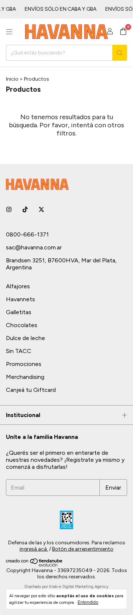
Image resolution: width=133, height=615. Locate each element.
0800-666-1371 (27, 234)
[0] (123, 31)
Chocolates (21, 325)
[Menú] (9, 31)
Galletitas (18, 312)
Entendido (88, 602)
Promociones (23, 363)
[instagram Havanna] (9, 209)
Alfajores (18, 286)
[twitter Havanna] (41, 209)
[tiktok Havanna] (25, 209)
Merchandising (25, 376)
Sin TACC (18, 350)
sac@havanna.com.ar (34, 247)
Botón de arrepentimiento (82, 549)
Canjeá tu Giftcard (31, 389)
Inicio (12, 79)
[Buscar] (119, 53)
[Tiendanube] (34, 565)
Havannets (20, 299)
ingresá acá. (34, 549)
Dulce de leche (25, 338)
